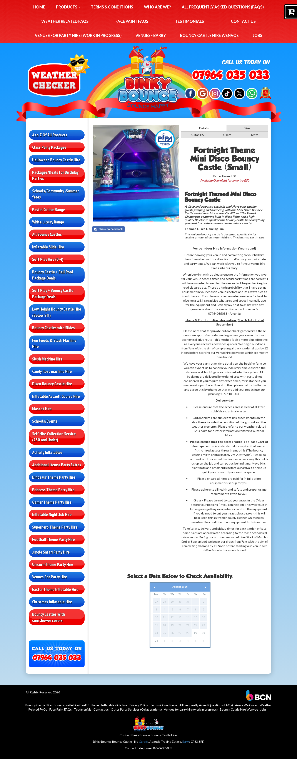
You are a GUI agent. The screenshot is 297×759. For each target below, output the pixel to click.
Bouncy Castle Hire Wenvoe (209, 35)
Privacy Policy (138, 705)
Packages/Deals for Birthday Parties (55, 175)
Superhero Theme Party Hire (54, 527)
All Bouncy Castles (47, 234)
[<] (154, 587)
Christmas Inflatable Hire (52, 602)
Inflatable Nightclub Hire (52, 514)
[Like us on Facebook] (190, 93)
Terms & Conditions (112, 7)
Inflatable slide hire (114, 705)
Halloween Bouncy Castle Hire (56, 160)
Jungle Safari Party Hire (51, 552)
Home (39, 7)
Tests (254, 135)
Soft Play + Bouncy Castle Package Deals (52, 293)
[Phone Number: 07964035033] (230, 75)
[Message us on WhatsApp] (252, 93)
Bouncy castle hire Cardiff (71, 705)
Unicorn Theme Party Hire (52, 564)
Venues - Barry (150, 35)
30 (203, 633)
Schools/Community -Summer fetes (55, 194)
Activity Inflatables (47, 452)
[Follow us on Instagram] (215, 93)
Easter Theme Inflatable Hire (55, 589)
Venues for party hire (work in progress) (78, 35)
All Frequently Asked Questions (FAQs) (223, 7)
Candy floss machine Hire (52, 371)
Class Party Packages (49, 147)
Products (67, 7)
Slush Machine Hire (47, 359)
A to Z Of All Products (49, 135)
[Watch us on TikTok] (227, 93)
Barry (185, 741)
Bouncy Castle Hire (38, 705)
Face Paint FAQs (131, 21)
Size (247, 128)
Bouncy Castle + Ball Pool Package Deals (52, 275)
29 (195, 633)
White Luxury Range (48, 222)
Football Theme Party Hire (53, 539)
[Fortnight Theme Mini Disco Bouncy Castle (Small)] (135, 173)
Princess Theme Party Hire (53, 490)
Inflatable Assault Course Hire (56, 396)
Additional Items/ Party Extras (56, 465)
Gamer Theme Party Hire (51, 502)
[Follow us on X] (239, 93)
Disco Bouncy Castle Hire (52, 384)
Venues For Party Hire (49, 577)
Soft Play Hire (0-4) (47, 259)
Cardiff (143, 741)
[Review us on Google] (202, 93)
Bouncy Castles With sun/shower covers (48, 617)
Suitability (197, 135)
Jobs (257, 35)
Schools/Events (44, 421)
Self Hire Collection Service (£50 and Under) (54, 437)
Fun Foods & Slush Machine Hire (54, 343)
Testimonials (189, 21)
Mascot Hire (42, 409)
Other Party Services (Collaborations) (136, 709)
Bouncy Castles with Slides (53, 328)
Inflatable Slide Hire (48, 247)
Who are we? (157, 7)
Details (204, 128)
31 (156, 640)
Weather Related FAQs (64, 21)
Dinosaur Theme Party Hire (53, 477)
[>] (205, 587)
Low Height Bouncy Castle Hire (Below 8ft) (56, 312)
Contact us (243, 21)
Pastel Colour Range (48, 209)
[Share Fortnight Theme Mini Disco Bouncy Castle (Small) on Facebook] (135, 229)
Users (227, 135)
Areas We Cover (246, 705)
